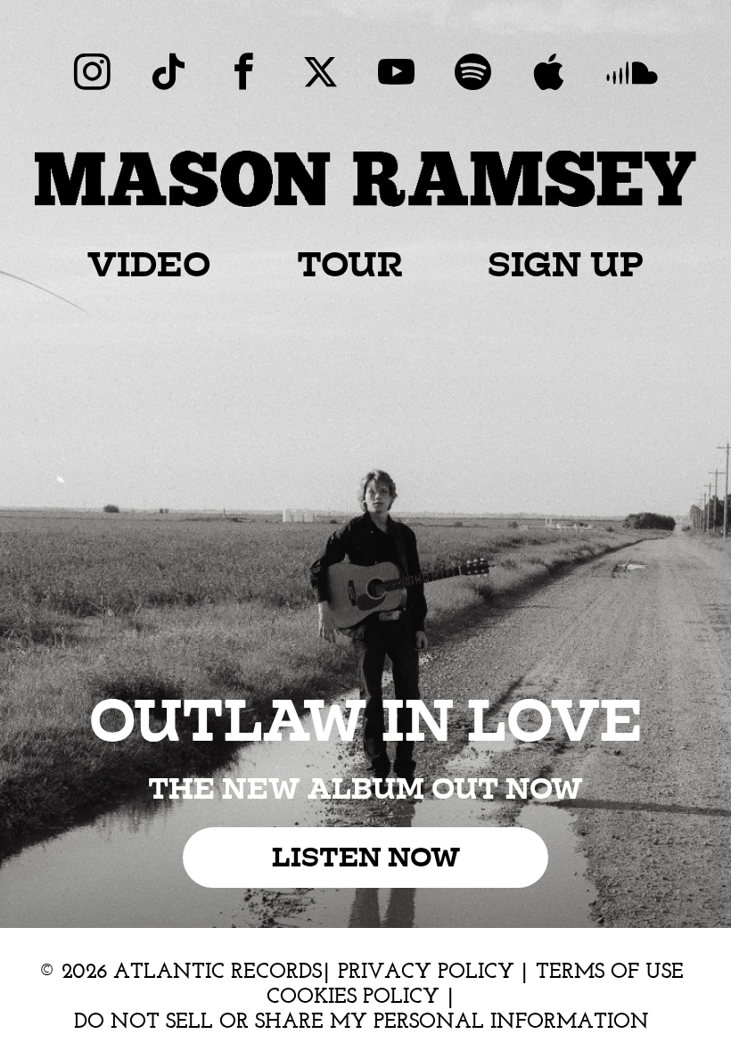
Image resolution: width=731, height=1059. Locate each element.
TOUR (350, 263)
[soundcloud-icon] (631, 71)
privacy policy (429, 970)
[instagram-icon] (92, 71)
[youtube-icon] (396, 71)
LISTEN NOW (366, 858)
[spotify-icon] (473, 71)
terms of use (610, 970)
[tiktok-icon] (168, 71)
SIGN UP (566, 263)
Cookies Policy (356, 995)
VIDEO (149, 263)
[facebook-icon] (244, 71)
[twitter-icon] (320, 71)
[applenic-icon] (548, 71)
